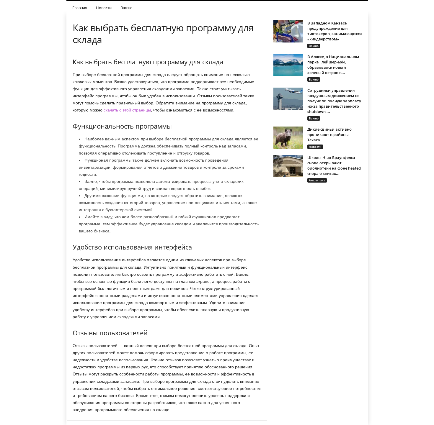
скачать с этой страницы (127, 110)
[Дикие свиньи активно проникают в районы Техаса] (288, 138)
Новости (104, 7)
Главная (79, 7)
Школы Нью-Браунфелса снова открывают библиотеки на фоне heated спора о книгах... (334, 165)
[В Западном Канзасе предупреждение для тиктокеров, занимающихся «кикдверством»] (288, 31)
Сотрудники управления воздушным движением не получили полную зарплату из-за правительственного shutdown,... (334, 101)
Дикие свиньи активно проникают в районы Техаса (329, 134)
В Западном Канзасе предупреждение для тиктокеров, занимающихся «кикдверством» (334, 31)
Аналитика (317, 180)
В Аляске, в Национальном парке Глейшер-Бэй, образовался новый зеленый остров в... (333, 64)
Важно (126, 7)
